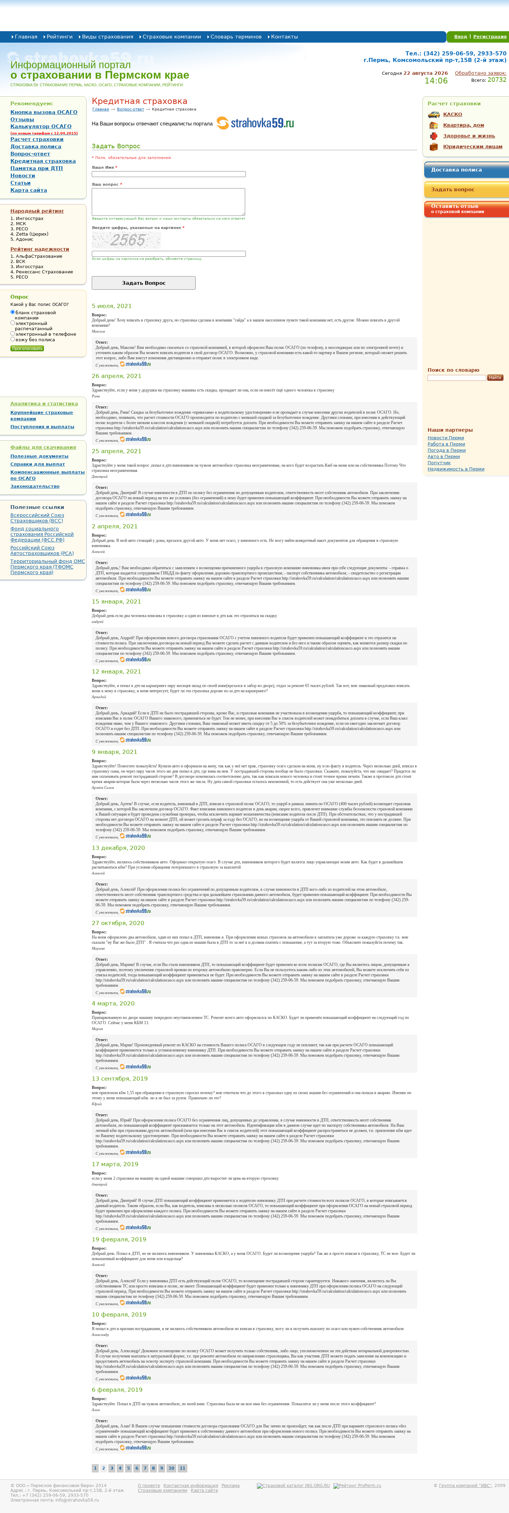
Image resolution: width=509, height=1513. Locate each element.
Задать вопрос (453, 189)
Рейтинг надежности (39, 249)
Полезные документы (39, 456)
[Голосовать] (27, 346)
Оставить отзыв (457, 208)
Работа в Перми (446, 444)
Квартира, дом (463, 125)
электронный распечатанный (33, 326)
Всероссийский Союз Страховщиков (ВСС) (37, 518)
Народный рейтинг (37, 211)
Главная (26, 37)
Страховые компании (172, 37)
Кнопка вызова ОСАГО (44, 112)
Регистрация (490, 36)
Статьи (20, 183)
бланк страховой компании (35, 315)
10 (171, 1468)
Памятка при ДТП (36, 168)
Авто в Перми (444, 456)
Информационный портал (99, 70)
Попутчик (439, 462)
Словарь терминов (236, 37)
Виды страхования (107, 37)
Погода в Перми (447, 450)
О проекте (149, 1485)
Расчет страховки (37, 139)
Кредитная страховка (43, 161)
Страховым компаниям (162, 1490)
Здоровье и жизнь (469, 136)
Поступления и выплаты (42, 426)
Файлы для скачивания (43, 447)
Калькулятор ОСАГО (44, 129)
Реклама (231, 1485)
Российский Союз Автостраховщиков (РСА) (42, 550)
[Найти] (495, 378)
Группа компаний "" (465, 1485)
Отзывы (22, 119)
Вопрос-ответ (130, 109)
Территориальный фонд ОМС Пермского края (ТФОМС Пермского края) (47, 566)
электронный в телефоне (46, 334)
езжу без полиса (35, 339)
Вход (460, 36)
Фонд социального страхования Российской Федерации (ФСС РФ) (42, 534)
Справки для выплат (37, 464)
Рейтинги (60, 37)
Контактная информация (190, 1485)
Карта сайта (28, 190)
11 (182, 1468)
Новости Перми (446, 437)
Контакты (284, 37)
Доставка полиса (456, 170)
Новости (22, 176)
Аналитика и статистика (44, 403)
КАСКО (452, 114)
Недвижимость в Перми (456, 469)
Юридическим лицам (472, 146)
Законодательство (35, 486)
